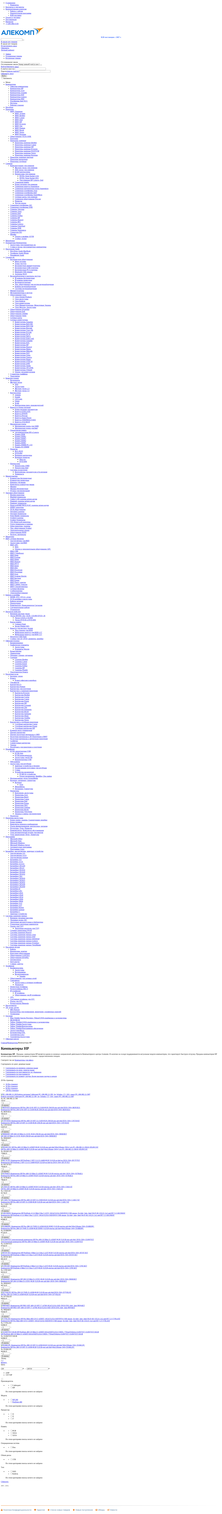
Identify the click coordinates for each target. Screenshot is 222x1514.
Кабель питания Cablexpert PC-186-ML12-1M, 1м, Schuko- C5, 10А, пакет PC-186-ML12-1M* (37, 1096)
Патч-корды (15, 962)
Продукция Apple (12, 249)
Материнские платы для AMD (27, 426)
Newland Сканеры (17, 512)
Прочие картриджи (17, 732)
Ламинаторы (15, 653)
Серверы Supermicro (18, 230)
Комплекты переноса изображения (24, 824)
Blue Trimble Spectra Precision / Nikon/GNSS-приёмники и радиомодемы (38, 1018)
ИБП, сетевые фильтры (15, 539)
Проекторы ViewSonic (23, 812)
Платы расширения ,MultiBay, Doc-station (35, 776)
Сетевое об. (10, 257)
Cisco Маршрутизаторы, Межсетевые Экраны (33, 305)
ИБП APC (14, 545)
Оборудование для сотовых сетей (23, 978)
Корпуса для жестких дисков (21, 628)
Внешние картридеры (23, 455)
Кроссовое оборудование (20, 953)
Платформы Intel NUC (19, 101)
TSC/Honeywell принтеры (20, 522)
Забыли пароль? (13, 71)
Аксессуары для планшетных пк (23, 245)
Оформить (5, 48)
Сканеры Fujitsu (21, 666)
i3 (13, 1414)
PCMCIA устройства (27, 774)
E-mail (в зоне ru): (8, 69)
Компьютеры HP (16, 88)
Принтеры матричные (19, 159)
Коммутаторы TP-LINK (24, 368)
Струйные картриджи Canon (26, 724)
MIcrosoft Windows (17, 843)
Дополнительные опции (19, 530)
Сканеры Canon (21, 662)
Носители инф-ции (13, 612)
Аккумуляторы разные (19, 857)
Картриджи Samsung (23, 714)
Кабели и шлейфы (13, 595)
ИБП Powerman (16, 572)
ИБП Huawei (15, 562)
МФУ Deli (19, 120)
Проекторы (14, 791)
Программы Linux (17, 849)
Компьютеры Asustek (18, 93)
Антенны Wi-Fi (21, 274)
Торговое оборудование (15, 493)
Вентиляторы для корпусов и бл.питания (31, 472)
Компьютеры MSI (17, 99)
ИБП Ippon (14, 566)
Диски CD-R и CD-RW (24, 618)
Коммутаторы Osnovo (23, 357)
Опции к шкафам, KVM (24, 236)
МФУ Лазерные (16, 111)
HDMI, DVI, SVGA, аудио (20, 597)
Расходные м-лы (12, 674)
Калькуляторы (15, 651)
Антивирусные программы (21, 847)
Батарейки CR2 (16, 876)
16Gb (14, 1433)
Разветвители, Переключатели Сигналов (26, 605)
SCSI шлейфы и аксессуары (21, 599)
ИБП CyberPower (17, 553)
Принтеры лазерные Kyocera (26, 149)
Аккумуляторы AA (17, 853)
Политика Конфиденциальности (17, 1510)
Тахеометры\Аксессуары (20, 1037)
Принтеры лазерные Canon (25, 145)
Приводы (18, 201)
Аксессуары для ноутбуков (20, 764)
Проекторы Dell (21, 801)
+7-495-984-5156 (12, 24)
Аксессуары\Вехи (17, 1030)
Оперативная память (18, 430)
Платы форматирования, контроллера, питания (28, 826)
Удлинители (15, 609)
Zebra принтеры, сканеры (20, 526)
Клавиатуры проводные (19, 480)
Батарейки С (15, 912)
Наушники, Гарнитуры (24, 789)
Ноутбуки (9, 107)
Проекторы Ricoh (22, 810)
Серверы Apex (16, 211)
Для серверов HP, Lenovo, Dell (31, 180)
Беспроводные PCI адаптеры (26, 270)
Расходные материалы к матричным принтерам (29, 739)
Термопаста (19, 474)
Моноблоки (10, 241)
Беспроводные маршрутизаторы (27, 266)
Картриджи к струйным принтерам (24, 722)
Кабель (13, 949)
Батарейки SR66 (16, 901)
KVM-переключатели (23, 755)
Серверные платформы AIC (21, 205)
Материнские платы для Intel (26, 428)
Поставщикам (11, 19)
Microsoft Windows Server (20, 845)
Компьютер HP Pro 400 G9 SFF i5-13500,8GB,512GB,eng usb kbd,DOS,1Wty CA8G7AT (35, 1202)
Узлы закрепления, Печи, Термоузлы (24, 835)
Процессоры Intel (21, 468)
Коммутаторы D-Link (23, 332)
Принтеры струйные (18, 161)
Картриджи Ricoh (22, 712)
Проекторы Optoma (22, 807)
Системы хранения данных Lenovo (24, 941)
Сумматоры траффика (19, 374)
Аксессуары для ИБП (18, 543)
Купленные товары (13, 58)
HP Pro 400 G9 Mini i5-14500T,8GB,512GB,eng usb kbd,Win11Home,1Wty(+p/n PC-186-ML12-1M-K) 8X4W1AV (44, 1149)
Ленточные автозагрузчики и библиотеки (26, 922)
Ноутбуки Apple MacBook (20, 251)
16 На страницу (12, 1084)
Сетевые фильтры (17, 589)
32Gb (14, 1435)
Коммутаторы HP (22, 345)
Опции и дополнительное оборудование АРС (33, 549)
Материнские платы (18, 424)
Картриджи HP (21, 703)
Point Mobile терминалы (19, 516)
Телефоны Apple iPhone (19, 253)
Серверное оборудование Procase (28, 199)
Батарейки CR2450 (17, 887)
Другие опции (20, 203)
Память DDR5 (20, 443)
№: (2, 1099)
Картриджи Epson (22, 701)
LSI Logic (18, 399)
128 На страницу (12, 1090)
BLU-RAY (19, 451)
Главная (4, 1043)
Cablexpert (16, 1385)
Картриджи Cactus (22, 697)
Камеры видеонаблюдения (25, 286)
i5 (13, 1416)
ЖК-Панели (15, 1010)
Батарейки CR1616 (17, 870)
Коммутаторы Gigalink (23, 341)
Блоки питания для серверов (26, 184)
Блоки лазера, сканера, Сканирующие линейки (28, 820)
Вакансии (9, 22)
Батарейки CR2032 (17, 882)
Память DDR (20, 434)
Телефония (10, 966)
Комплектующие (12, 378)
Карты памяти (15, 622)
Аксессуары (19, 387)
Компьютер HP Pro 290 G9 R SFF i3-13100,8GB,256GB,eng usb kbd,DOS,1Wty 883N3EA (35, 1110)
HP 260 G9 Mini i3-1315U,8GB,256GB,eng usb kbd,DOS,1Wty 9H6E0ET (29, 1136)
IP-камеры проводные (23, 280)
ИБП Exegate (15, 557)
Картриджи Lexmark (23, 705)
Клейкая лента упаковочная (21, 730)
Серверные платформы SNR (21, 207)
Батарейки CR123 (17, 868)
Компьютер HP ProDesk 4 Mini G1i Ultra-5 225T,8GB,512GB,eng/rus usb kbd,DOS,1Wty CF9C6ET (39, 1268)
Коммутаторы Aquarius (24, 322)
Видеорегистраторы (23, 282)
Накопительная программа (20, 13)
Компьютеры (11, 84)
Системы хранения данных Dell (22, 937)
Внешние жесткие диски (20, 614)
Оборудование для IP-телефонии (28, 995)
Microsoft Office (16, 839)
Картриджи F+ (16, 685)
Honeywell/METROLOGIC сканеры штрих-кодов (29, 505)
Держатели (19, 985)
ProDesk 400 (17, 1402)
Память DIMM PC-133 (23, 445)
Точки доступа (20, 264)
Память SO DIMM (22, 447)
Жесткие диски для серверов (26, 168)
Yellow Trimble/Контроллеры (21, 1026)
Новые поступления (84, 1510)
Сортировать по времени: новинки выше (22, 1068)
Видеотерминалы (22, 974)
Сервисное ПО (16, 232)
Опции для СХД (16, 926)
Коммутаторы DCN (22, 334)
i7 (13, 1419)
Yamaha (22, 976)
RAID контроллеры (22, 172)
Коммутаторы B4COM (24, 324)
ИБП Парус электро (18, 582)
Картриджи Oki (21, 707)
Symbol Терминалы (17, 520)
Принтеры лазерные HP (24, 147)
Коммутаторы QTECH (23, 361)
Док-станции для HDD (24, 630)
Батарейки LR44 (16, 895)
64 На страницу (12, 1088)
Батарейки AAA (16, 862)
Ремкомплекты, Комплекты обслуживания (27, 830)
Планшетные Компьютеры (16, 243)
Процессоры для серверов (25, 174)
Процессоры (15, 464)
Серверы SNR (15, 228)
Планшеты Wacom (22, 649)
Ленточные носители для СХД (27, 928)
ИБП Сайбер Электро (18, 584)
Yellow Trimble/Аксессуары (20, 1024)
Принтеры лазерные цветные (21, 157)
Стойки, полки (21, 239)
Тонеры (13, 745)
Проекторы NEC (21, 805)
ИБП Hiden (14, 559)
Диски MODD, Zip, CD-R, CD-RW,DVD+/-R (27, 616)
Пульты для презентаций (20, 491)
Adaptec (18, 395)
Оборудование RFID (18, 532)
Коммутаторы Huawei (23, 347)
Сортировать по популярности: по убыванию (23, 1072)
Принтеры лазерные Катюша (26, 155)
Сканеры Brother (21, 660)
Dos (13, 1447)
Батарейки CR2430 (17, 885)
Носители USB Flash (18, 637)
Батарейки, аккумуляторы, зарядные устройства (24, 851)
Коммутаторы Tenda (23, 366)
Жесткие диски (16, 382)
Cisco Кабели (20, 301)
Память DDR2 (20, 437)
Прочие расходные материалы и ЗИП (25, 735)
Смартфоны (15, 980)
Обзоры (101, 1510)
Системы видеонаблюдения (26, 289)
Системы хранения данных (16, 916)
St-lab (17, 403)
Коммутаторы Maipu (23, 349)
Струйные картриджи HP (25, 728)
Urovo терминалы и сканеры (21, 524)
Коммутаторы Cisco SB (24, 330)
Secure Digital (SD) (22, 626)
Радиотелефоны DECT (19, 989)
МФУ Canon (19, 118)
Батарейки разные (17, 910)
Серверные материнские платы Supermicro (31, 189)
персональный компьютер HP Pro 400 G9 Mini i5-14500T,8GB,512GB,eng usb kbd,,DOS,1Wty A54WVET (42, 1242)
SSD (16, 384)
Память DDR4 (20, 441)
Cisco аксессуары (21, 299)
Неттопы (13, 103)
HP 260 (15, 1400)
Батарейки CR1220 (17, 866)
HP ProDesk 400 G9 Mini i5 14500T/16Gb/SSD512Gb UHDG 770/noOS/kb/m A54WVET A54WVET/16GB (42, 1334)
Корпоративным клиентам (16, 9)
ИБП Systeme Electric (18, 576)
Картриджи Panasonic (23, 710)
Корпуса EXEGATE (22, 412)
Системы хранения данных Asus (23, 935)
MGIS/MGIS (15, 1020)
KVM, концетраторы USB (20, 751)
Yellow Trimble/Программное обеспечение (26, 1028)
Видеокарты (15, 380)
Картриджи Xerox (22, 720)
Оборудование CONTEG (20, 955)
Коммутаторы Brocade (23, 328)
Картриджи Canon (22, 699)
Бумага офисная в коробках (25, 680)
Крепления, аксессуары (24, 793)
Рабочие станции (17, 105)
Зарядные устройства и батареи (27, 766)
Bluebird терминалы (18, 497)
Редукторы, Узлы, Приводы (21, 828)
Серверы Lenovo (16, 224)
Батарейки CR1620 (17, 872)
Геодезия (9, 1016)
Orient (17, 401)
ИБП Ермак (14, 580)
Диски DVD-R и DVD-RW (25, 620)
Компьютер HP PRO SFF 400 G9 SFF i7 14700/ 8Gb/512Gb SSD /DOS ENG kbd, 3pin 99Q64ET (38, 1308)
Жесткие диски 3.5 (22, 391)
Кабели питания (16, 601)
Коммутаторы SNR (22, 364)
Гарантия (41, 1510)
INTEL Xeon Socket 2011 (29, 178)
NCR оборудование (18, 509)
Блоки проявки (16, 822)
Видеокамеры (20, 972)
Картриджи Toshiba (22, 718)
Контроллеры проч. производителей (29, 405)
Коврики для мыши (18, 482)
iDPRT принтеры (17, 507)
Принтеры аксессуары (14, 818)
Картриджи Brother (22, 695)
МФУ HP (18, 122)
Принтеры (10, 109)
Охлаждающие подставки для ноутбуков (31, 768)
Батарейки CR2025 (17, 880)
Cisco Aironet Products (23, 297)
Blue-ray (22, 459)
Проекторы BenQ (22, 797)
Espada (17, 397)
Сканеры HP (20, 668)
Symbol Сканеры (16, 518)
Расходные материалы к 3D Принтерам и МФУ (28, 737)
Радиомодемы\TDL (17, 1033)
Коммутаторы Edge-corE (24, 339)
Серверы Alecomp (17, 209)
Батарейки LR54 (16, 897)
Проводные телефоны (19, 987)
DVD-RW (18, 453)
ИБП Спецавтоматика (19, 587)
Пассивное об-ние (13, 947)
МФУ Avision (20, 114)
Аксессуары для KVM (23, 757)
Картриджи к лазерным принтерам (24, 691)
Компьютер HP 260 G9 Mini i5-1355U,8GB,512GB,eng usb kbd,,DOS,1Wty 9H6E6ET (34, 1281)
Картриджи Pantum (17, 687)
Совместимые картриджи (20, 743)
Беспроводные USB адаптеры (26, 268)
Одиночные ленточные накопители (24, 924)
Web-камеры (15, 762)
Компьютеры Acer (17, 91)
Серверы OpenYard (17, 226)
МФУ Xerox (19, 132)
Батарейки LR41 (16, 893)
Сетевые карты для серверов (26, 197)
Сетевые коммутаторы (19, 320)
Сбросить (4, 1482)
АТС (12, 997)
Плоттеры (14, 139)
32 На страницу (12, 1086)
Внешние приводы (22, 457)
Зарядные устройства (18, 914)
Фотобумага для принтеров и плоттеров (26, 747)
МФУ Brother (20, 116)
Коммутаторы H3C (22, 343)
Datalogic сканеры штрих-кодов (22, 501)
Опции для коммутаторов (25, 372)
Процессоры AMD (22, 466)
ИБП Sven (14, 574)
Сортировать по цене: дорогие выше (20, 1070)
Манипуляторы (12, 476)
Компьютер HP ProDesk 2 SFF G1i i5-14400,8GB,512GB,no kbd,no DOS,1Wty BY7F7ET (35, 1162)
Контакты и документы (15, 7)
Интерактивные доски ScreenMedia (24, 778)
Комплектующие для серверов (22, 166)
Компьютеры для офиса (24, 1060)
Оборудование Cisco (18, 295)
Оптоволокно (15, 960)
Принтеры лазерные (18, 141)
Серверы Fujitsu (16, 216)
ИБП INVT (14, 564)
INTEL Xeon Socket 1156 (29, 176)
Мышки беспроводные (19, 489)
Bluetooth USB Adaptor (23, 272)
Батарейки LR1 (16, 891)
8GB (14, 1431)
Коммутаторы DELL (23, 336)
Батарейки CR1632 (17, 874)
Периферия (10, 749)
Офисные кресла (12, 1039)
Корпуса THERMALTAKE (25, 420)
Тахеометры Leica (17, 1035)
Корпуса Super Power (23, 418)
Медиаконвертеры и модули (21, 293)
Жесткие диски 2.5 (22, 389)
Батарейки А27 (16, 905)
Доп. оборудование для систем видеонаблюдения (34, 284)
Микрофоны (20, 787)
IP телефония (15, 991)
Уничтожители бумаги (19, 672)
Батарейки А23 (16, 903)
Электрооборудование (19, 593)
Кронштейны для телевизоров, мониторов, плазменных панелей (35, 1012)
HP (13, 1388)
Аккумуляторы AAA (18, 855)
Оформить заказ (12, 67)
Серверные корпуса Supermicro (27, 186)
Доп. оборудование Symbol (20, 528)
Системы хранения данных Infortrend (24, 939)
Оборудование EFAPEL (19, 958)
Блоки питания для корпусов (26, 409)
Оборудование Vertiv (18, 316)
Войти (3, 67)
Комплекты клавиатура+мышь (22, 484)
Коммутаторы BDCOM (24, 326)
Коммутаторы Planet (23, 359)
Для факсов (14, 682)
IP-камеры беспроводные (25, 278)
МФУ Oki (18, 126)
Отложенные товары (14, 56)
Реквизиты (14, 5)
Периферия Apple (17, 255)
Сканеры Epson (21, 664)
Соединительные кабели (20, 607)
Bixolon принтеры (17, 495)
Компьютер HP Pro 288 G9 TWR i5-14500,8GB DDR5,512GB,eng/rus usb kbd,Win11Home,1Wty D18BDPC (42, 1228)
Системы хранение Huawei (20, 933)
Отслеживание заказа (9, 64)
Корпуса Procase (21, 416)
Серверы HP (15, 218)
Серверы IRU (15, 222)
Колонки (18, 782)
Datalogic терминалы (18, 503)
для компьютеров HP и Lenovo (27, 432)
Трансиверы (15, 376)
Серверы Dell (15, 214)
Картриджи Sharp (22, 716)
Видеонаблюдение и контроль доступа (25, 276)
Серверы (9, 164)
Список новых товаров (60, 1510)
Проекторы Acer (21, 795)
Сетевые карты (16, 318)
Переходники (15, 603)
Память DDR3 (20, 439)
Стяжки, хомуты (16, 964)
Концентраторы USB (23, 760)
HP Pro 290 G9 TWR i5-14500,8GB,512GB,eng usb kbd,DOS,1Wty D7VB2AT (31, 1294)
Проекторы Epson (22, 803)
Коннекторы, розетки (18, 951)
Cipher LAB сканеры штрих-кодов (23, 499)
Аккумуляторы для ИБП (19, 541)
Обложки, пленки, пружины (21, 655)
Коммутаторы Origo (22, 355)
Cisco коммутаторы (22, 303)
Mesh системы (20, 261)
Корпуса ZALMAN (22, 422)
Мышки (13, 487)
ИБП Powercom (16, 570)
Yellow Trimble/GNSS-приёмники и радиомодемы (29, 1022)
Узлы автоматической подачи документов (26, 832)
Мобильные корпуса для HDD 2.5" (28, 632)
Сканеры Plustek (21, 670)
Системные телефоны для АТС (22, 999)
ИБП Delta (14, 555)
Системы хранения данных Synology (24, 943)
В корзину (5, 1105)
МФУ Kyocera (20, 124)
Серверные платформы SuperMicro (28, 195)
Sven (21, 785)
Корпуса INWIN (21, 414)
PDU (17, 547)
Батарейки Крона (17, 907)
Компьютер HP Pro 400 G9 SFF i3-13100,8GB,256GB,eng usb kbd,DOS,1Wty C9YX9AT (35, 1123)
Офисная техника (12, 641)
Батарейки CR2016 (17, 878)
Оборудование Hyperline (19, 309)
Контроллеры (15, 393)
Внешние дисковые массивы (21, 918)
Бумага (13, 678)
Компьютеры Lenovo (18, 97)
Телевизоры (15, 1014)
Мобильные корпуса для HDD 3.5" (28, 634)
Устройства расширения (24, 772)
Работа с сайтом (16, 11)
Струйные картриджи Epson (26, 726)
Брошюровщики (16, 643)
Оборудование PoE (17, 311)
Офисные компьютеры (19, 86)
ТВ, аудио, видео (12, 1008)
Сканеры (13, 657)
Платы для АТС (16, 1001)
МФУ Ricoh (19, 130)
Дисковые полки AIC (18, 920)
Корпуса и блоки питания (20, 407)
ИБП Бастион (15, 578)
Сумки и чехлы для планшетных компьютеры (28, 247)
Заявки (8, 54)
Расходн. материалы (18, 534)
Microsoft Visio (16, 841)
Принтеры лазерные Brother (26, 143)
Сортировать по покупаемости (18, 1074)
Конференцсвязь (16, 968)
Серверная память (22, 182)
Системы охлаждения (18, 470)
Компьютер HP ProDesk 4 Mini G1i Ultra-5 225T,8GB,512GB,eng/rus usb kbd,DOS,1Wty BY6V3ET (39, 1255)
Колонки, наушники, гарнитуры (23, 780)
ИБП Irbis (14, 568)
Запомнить (7, 78)
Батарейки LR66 (16, 899)
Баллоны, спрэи (16, 676)
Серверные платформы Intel (26, 193)
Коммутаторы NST (22, 353)
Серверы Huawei (16, 220)
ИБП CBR (14, 551)
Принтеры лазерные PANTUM (27, 151)
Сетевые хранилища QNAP (21, 930)
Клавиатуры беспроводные (21, 478)
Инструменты (11, 1005)
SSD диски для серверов (24, 170)
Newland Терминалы (18, 514)
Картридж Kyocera (22, 693)
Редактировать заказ (9, 46)
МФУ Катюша (20, 134)
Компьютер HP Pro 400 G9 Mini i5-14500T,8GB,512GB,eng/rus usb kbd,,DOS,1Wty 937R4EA (37, 1176)
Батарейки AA (16, 860)
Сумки (17, 770)
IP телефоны (20, 993)
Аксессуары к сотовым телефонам (28, 983)
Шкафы (13, 234)
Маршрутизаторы (17, 291)
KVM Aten (19, 753)
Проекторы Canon (22, 799)
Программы (10, 837)
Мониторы (10, 537)
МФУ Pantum (20, 128)
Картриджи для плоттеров (20, 689)
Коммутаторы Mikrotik (23, 351)
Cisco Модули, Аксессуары (25, 307)
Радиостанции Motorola (19, 1003)
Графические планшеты (19, 645)
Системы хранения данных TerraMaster (25, 945)
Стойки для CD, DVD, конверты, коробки (26, 639)
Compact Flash (20, 624)
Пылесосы (14, 816)
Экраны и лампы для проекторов (28, 814)
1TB (14, 1459)
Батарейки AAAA (17, 864)
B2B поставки (15, 15)
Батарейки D (15, 889)
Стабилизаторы (16, 591)
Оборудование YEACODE (20, 136)
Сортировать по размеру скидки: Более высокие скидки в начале (31, 1076)
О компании (10, 3)
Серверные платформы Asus (26, 191)
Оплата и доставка (13, 17)
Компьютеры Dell (17, 95)
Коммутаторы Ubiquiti (23, 370)
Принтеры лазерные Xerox (25, 153)
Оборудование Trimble (19, 314)
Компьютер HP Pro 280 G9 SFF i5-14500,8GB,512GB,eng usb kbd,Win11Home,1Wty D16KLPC (37, 1347)
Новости (113, 1510)
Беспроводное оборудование (21, 259)
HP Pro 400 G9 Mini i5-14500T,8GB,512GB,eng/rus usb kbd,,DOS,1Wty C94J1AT (32, 1189)
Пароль (4, 71)
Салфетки (14, 741)
